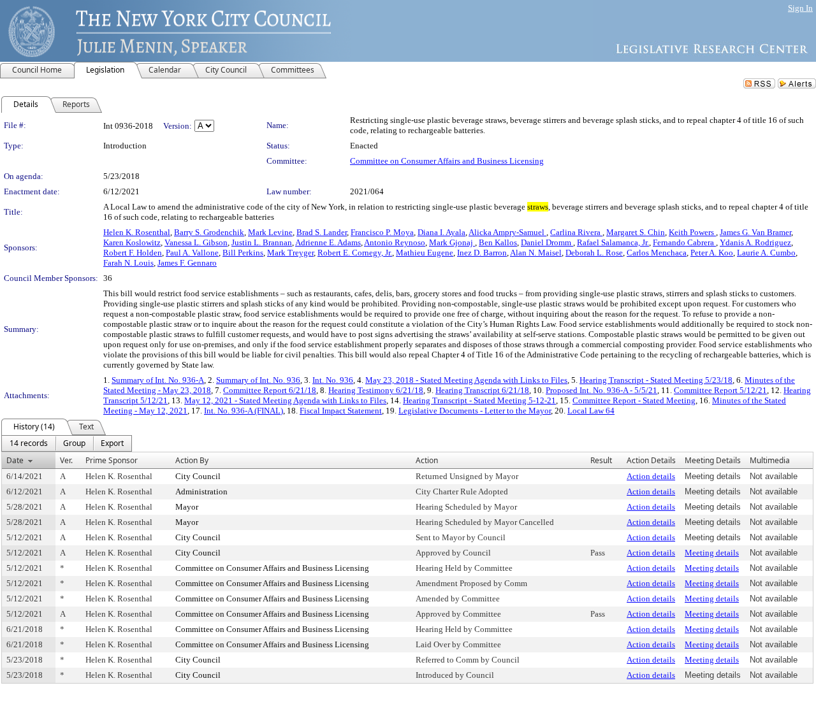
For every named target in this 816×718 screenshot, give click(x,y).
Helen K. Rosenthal (136, 232)
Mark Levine (270, 232)
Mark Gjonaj (452, 242)
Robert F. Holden (132, 252)
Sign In (800, 8)
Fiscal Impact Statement (341, 410)
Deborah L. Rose (594, 252)
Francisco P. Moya (382, 232)
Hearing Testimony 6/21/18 (375, 390)
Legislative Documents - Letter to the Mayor (474, 410)
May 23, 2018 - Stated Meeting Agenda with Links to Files (466, 380)
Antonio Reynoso (394, 242)
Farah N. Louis (128, 263)
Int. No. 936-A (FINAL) (243, 410)
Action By (191, 460)
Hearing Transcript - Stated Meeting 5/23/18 (655, 380)
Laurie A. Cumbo (766, 252)
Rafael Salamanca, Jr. (613, 242)
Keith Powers (692, 232)
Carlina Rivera (576, 232)
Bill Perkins (242, 252)
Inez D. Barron (482, 252)
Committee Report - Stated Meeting (634, 400)
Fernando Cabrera (684, 242)
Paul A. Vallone (192, 252)
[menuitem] (28, 443)
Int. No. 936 (332, 380)
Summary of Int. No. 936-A (158, 380)
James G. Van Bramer (755, 232)
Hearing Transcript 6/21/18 (482, 390)
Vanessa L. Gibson (196, 242)
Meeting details (712, 552)
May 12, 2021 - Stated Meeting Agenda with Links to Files (285, 400)
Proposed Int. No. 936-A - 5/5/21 (601, 390)
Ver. (66, 460)
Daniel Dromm (547, 242)
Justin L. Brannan (261, 242)
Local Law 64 (591, 410)
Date (15, 460)
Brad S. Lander (321, 232)
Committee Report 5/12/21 (720, 390)
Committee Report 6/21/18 (269, 390)
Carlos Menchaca (657, 252)
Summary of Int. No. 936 (258, 380)
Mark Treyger (290, 252)
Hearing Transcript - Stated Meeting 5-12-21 (479, 400)
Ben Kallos (498, 242)
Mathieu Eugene (424, 252)
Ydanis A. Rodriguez (755, 242)
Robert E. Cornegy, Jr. (354, 252)
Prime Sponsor (111, 460)
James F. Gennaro (187, 263)
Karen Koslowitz (132, 242)
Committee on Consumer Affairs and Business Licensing (447, 161)
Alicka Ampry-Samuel (507, 232)
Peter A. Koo (711, 252)
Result (601, 460)
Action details (651, 476)
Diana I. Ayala (441, 232)
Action (427, 460)
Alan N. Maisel (536, 252)
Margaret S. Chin (635, 232)
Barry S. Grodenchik (209, 232)
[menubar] (66, 443)
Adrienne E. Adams (328, 242)
